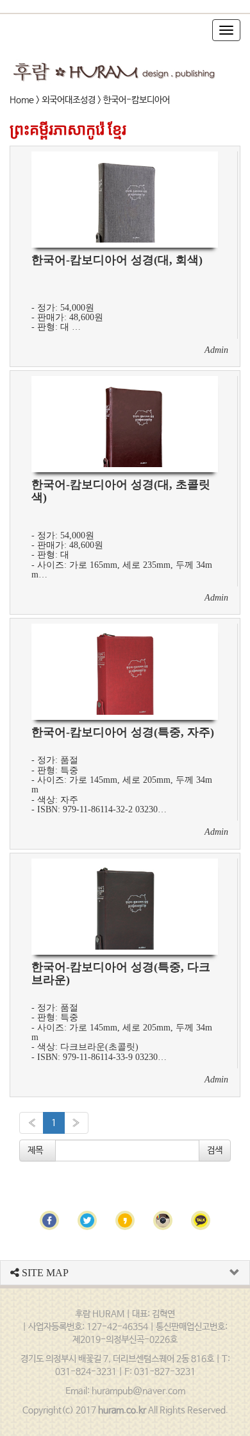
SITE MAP (44, 1272)
